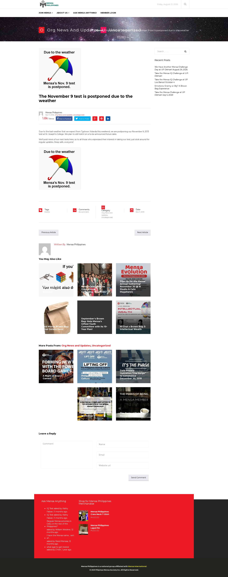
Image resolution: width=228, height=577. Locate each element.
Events (47, 212)
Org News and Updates (73, 30)
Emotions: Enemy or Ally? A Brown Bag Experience (171, 87)
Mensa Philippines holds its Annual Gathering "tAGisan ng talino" (55, 412)
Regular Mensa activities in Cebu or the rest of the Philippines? (59, 524)
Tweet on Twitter (84, 119)
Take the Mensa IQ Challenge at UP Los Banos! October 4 (171, 80)
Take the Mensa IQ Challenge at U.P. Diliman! (172, 74)
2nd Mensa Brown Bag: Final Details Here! (56, 327)
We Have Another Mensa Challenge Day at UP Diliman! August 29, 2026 (171, 68)
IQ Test (50, 508)
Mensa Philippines (53, 112)
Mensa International (137, 566)
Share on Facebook (65, 119)
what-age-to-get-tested (58, 547)
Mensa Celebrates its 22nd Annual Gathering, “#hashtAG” (94, 289)
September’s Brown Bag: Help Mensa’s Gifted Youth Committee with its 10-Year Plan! (94, 323)
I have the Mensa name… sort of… (60, 536)
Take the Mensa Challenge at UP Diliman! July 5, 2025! (170, 93)
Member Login (108, 13)
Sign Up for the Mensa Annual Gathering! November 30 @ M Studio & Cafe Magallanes (132, 286)
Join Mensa (45, 13)
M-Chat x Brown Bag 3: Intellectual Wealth (133, 327)
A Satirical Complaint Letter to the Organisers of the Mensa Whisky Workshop (93, 410)
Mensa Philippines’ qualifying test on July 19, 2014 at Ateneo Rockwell (55, 288)
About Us (62, 13)
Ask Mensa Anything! (85, 13)
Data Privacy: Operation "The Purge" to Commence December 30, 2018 (133, 374)
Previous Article (48, 232)
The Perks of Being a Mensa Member (132, 414)
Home (99, 30)
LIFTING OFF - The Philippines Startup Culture (92, 376)
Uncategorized (78, 115)
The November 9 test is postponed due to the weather (86, 98)
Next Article (142, 232)
